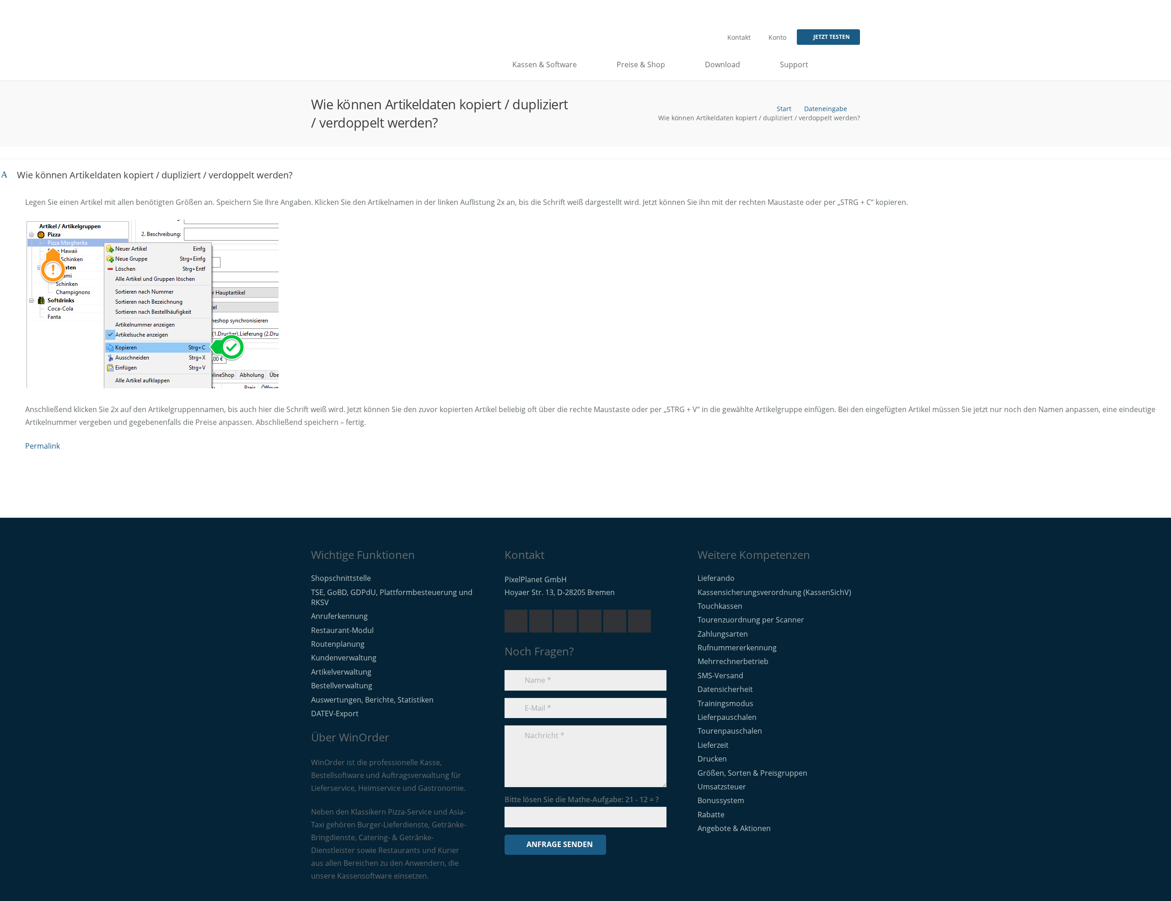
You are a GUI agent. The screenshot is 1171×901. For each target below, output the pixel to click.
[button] (836, 64)
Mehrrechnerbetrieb (733, 661)
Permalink (42, 446)
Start (784, 108)
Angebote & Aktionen (734, 828)
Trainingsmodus (725, 703)
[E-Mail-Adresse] (516, 621)
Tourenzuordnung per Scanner (751, 620)
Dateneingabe (825, 108)
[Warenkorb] (852, 64)
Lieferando (716, 578)
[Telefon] (540, 621)
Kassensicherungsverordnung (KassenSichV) (774, 592)
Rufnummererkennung (737, 648)
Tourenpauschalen (730, 731)
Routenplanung (338, 644)
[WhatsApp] (565, 621)
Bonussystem (721, 800)
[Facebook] (614, 621)
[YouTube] (590, 621)
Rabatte (711, 815)
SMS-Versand (720, 675)
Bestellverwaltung (341, 686)
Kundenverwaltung (343, 658)
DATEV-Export (335, 713)
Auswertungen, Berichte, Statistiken (372, 700)
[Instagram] (639, 621)
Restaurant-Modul (342, 630)
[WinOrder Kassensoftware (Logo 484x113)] (350, 64)
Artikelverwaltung (341, 672)
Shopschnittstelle (341, 578)
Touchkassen (720, 606)
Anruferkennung (339, 616)
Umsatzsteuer (722, 787)
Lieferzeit (713, 745)
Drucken (712, 759)
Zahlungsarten (723, 634)
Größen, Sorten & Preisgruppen (752, 773)
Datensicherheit (725, 689)
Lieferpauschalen (727, 717)
